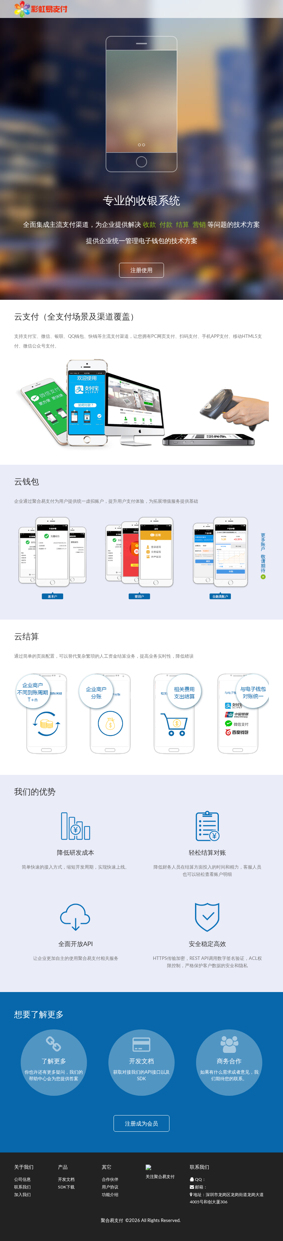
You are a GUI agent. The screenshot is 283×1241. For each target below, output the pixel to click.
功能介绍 (110, 1195)
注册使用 (141, 270)
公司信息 (22, 1179)
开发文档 (66, 1179)
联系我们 (22, 1187)
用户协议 (110, 1187)
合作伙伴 (110, 1179)
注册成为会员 (141, 1124)
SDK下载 (66, 1187)
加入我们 (22, 1195)
